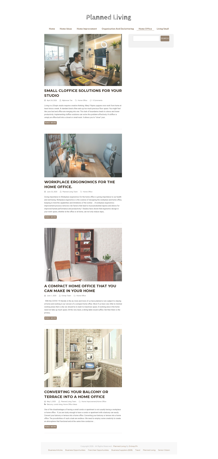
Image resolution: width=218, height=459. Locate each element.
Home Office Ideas (70, 404)
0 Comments (97, 100)
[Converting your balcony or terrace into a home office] (83, 358)
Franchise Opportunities (98, 450)
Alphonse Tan (67, 100)
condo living (58, 404)
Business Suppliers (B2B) (122, 450)
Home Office (82, 100)
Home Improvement (89, 402)
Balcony (50, 404)
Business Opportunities (75, 450)
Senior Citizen (164, 450)
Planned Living (119, 446)
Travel (137, 450)
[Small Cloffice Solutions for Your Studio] (83, 60)
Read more (50, 123)
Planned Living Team (70, 192)
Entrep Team (66, 296)
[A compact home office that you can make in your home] (83, 254)
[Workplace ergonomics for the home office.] (83, 155)
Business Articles (55, 450)
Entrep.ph (133, 446)
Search (165, 38)
